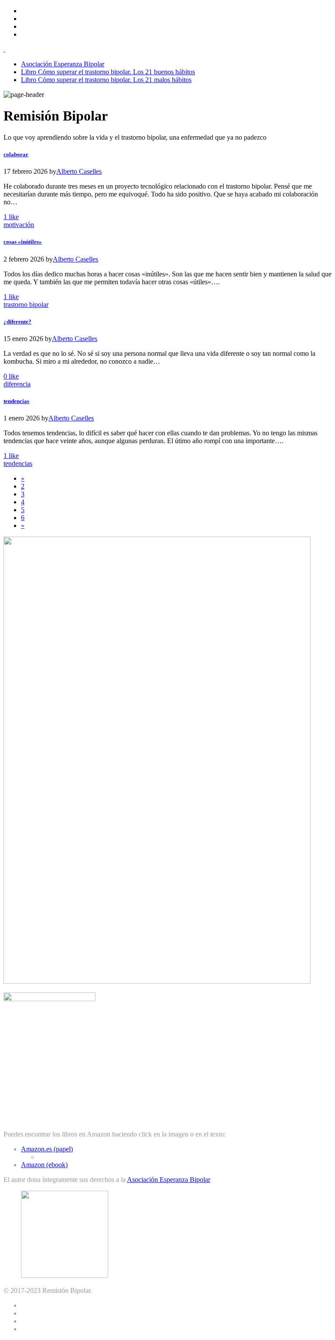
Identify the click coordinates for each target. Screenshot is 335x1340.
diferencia (17, 384)
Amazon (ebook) (44, 1164)
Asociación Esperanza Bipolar (62, 64)
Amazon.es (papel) (47, 1149)
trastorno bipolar (25, 304)
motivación (18, 224)
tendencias (17, 463)
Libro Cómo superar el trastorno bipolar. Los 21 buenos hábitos (108, 72)
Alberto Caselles (79, 171)
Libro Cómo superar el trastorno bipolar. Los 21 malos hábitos (106, 79)
